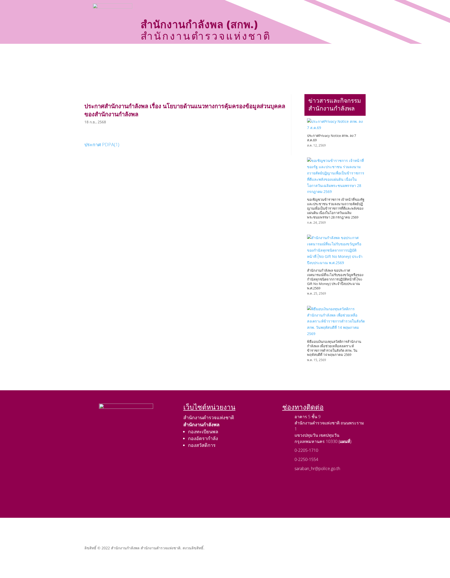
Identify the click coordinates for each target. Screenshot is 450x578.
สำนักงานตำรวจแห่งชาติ (208, 417)
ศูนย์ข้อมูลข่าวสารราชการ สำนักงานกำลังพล (212, 67)
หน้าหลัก (122, 54)
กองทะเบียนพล (203, 431)
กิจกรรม (231, 54)
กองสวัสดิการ (202, 445)
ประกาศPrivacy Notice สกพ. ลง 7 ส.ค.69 (331, 137)
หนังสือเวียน (305, 54)
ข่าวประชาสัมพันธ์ (266, 54)
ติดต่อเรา (271, 67)
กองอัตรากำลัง (203, 438)
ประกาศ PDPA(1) (101, 144)
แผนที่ (345, 441)
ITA (333, 54)
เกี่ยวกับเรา (150, 54)
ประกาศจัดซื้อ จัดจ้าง (195, 54)
